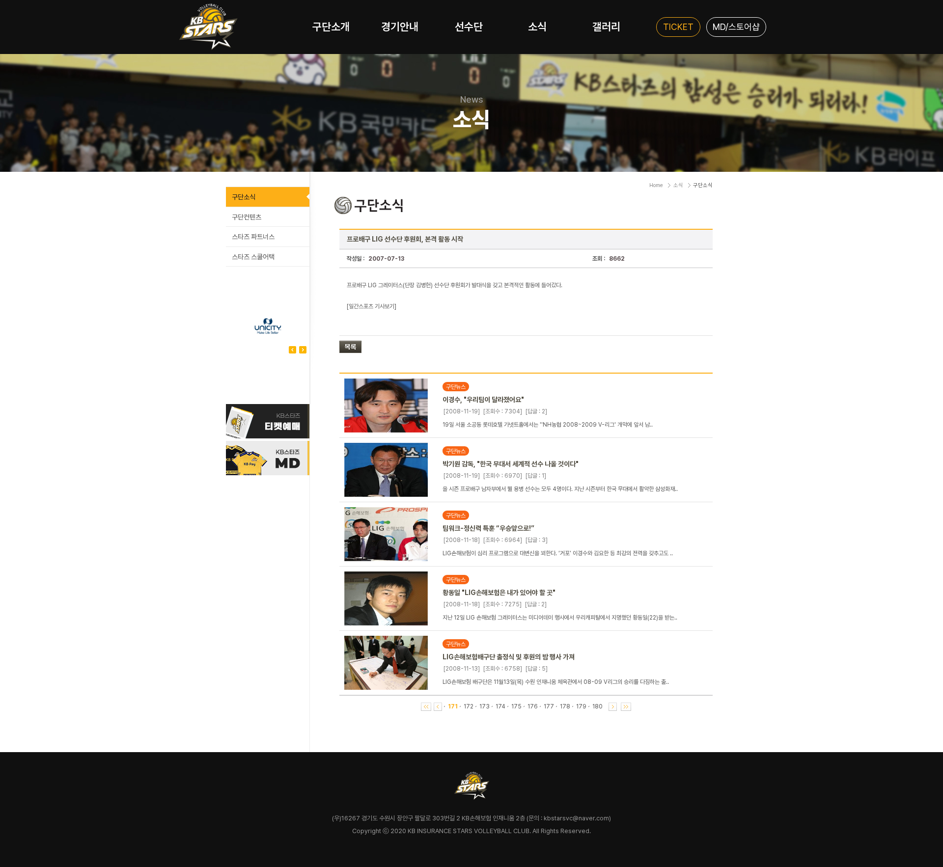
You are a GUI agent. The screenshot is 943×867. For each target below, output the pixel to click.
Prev (302, 349)
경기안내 (399, 26)
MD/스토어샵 (736, 27)
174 (500, 706)
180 (597, 706)
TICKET (678, 27)
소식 (537, 26)
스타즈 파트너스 (253, 237)
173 (484, 706)
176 (532, 706)
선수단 (469, 26)
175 (516, 706)
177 (549, 706)
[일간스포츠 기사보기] (371, 306)
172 (468, 706)
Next (292, 349)
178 (565, 706)
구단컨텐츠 (246, 217)
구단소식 (243, 197)
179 (581, 706)
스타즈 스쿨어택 (253, 257)
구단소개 (331, 26)
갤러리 (606, 26)
